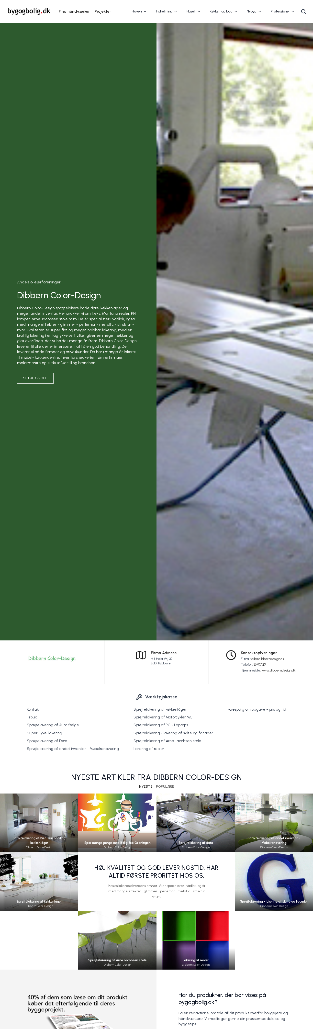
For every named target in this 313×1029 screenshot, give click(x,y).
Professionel (280, 11)
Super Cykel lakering (44, 733)
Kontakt (33, 709)
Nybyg (252, 11)
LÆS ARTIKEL (39, 829)
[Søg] (303, 11)
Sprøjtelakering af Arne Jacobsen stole (167, 741)
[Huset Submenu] (200, 11)
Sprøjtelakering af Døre (47, 741)
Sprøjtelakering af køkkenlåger (160, 709)
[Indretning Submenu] (177, 11)
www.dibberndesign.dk (278, 670)
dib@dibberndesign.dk (267, 659)
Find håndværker (74, 11)
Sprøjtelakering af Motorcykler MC (163, 717)
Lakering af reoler (149, 749)
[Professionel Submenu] (294, 11)
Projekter (103, 11)
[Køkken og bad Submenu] (237, 11)
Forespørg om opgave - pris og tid (257, 709)
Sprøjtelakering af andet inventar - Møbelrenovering (73, 749)
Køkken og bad (221, 11)
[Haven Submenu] (146, 11)
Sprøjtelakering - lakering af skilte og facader (173, 733)
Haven (137, 11)
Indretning (164, 11)
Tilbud (32, 717)
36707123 (260, 664)
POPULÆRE (165, 787)
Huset (191, 11)
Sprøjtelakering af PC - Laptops (161, 725)
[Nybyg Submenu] (261, 11)
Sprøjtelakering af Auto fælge (53, 725)
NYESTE (145, 787)
